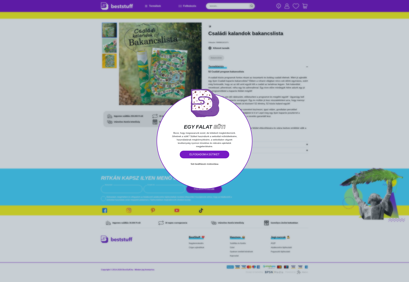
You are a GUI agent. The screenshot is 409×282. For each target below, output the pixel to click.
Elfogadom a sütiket (204, 154)
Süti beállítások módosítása (204, 164)
